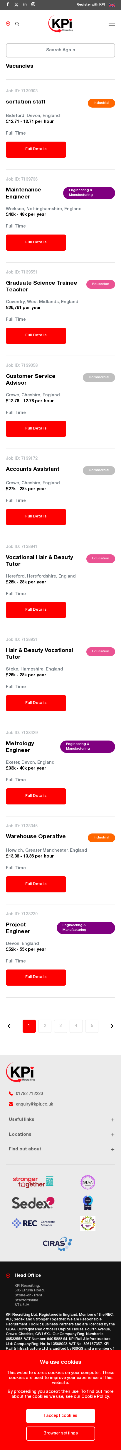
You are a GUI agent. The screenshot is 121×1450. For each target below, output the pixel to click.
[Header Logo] (60, 24)
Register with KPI (91, 4)
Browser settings (60, 1434)
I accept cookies (60, 1416)
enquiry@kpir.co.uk (34, 1105)
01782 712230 (29, 1094)
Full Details (36, 149)
